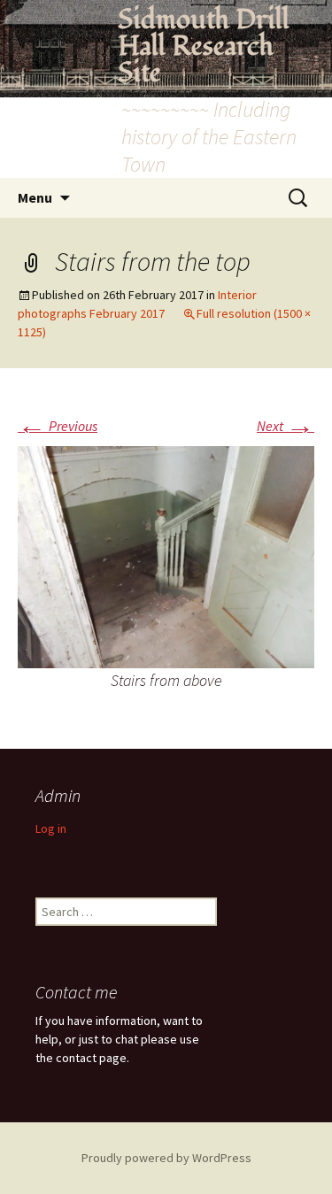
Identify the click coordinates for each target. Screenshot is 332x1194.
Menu (35, 197)
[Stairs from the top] (166, 556)
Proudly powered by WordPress (166, 1158)
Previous (57, 426)
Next (285, 426)
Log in (50, 828)
